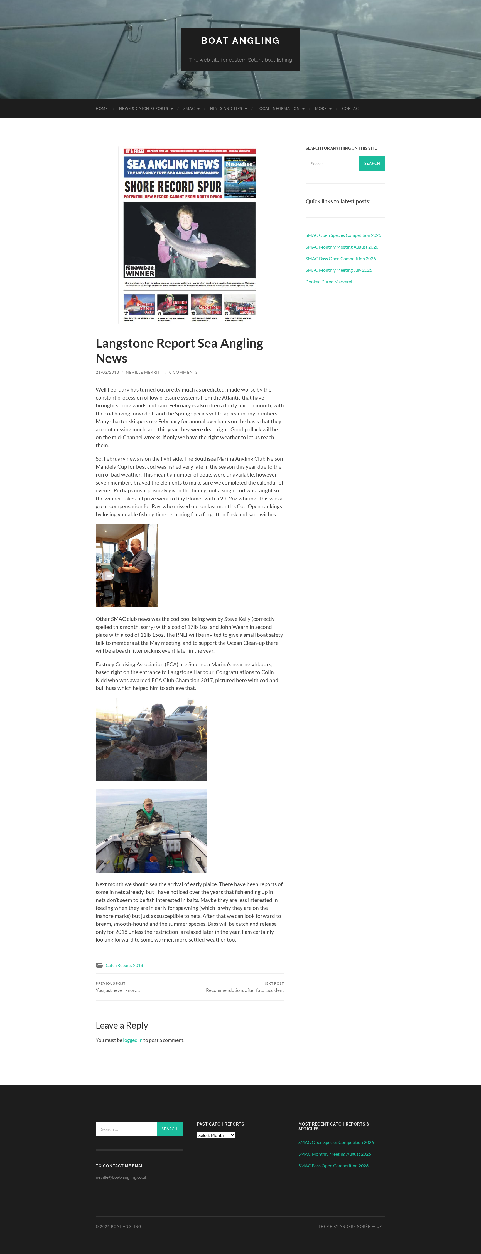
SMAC (189, 108)
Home (102, 108)
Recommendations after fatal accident (245, 987)
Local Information (278, 108)
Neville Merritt (144, 372)
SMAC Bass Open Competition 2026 (341, 258)
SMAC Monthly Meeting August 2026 (342, 246)
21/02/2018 (107, 372)
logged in (133, 1040)
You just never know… (118, 987)
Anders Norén (355, 1226)
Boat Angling (240, 40)
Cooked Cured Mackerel (329, 281)
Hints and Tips (226, 108)
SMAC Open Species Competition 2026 (343, 235)
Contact (351, 108)
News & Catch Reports (143, 108)
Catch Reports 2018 (124, 965)
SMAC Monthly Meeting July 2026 (339, 270)
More (321, 108)
